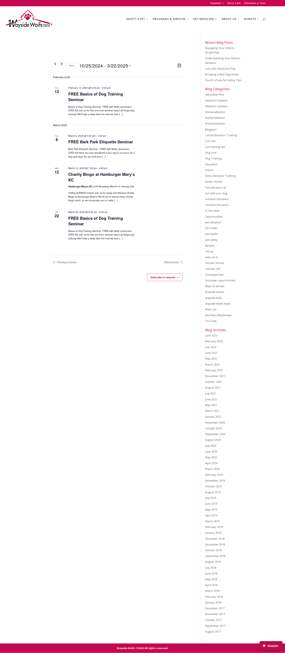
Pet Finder (211, 228)
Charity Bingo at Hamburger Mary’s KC (101, 177)
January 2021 (213, 416)
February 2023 (214, 341)
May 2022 (211, 358)
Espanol (215, 3)
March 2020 (212, 469)
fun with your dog (216, 193)
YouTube (211, 321)
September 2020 (215, 434)
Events (209, 170)
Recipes (210, 245)
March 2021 (212, 411)
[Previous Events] (55, 64)
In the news (212, 210)
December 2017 (214, 608)
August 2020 (213, 440)
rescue (209, 251)
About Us (229, 19)
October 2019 (213, 486)
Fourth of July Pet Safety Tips (223, 80)
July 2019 (210, 498)
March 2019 (212, 521)
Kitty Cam (234, 3)
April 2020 (211, 463)
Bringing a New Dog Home (221, 74)
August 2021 (213, 387)
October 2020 (213, 428)
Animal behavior (215, 118)
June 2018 (211, 573)
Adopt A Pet (135, 19)
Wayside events (214, 292)
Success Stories (214, 263)
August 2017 (213, 631)
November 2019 (215, 480)
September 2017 (215, 626)
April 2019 (211, 515)
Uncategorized (214, 274)
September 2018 (215, 556)
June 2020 (211, 451)
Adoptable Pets (214, 94)
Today (71, 65)
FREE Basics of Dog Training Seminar (95, 96)
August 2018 (213, 562)
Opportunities (214, 216)
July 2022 (210, 347)
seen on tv (211, 257)
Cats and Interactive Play (220, 68)
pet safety (211, 240)
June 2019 (211, 504)
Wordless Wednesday (218, 315)
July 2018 (210, 568)
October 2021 (213, 382)
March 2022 (212, 364)
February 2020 (214, 475)
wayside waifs (213, 298)
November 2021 (215, 376)
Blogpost (211, 129)
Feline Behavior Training (220, 176)
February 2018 (214, 597)
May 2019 (211, 509)
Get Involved (203, 19)
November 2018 (215, 544)
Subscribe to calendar (163, 277)
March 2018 (212, 591)
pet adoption (213, 222)
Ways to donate (214, 286)
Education (211, 164)
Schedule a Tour (255, 3)
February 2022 (214, 370)
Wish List (210, 309)
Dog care (210, 152)
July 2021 (210, 393)
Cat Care (210, 141)
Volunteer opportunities (220, 280)
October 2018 (213, 550)
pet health (211, 234)
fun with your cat (215, 187)
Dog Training (213, 158)
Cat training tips (215, 147)
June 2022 (211, 353)
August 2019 (213, 492)
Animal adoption (215, 112)
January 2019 (213, 533)
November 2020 (215, 422)
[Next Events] (61, 64)
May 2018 (211, 579)
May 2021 (211, 405)
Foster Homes (213, 181)
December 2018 (214, 539)
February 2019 (214, 527)
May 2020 (211, 457)
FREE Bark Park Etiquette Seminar (100, 141)
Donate (250, 19)
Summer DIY (213, 269)
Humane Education (217, 199)
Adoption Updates (216, 100)
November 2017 (215, 614)
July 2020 (210, 445)
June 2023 (211, 335)
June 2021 (211, 399)
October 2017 (213, 620)
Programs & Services (169, 19)
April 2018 (211, 585)
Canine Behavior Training (221, 135)
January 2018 (213, 602)
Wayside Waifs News (218, 303)
